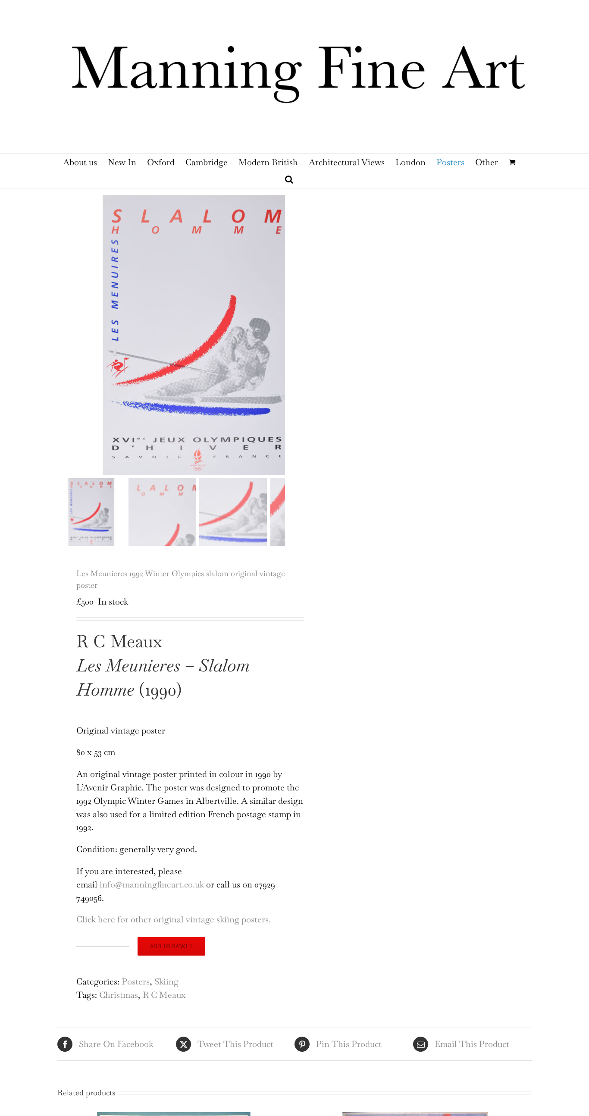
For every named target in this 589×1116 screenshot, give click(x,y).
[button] (289, 179)
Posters (136, 981)
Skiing (166, 981)
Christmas (118, 994)
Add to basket (171, 946)
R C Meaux (164, 994)
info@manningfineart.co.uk (152, 884)
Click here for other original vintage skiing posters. (173, 919)
